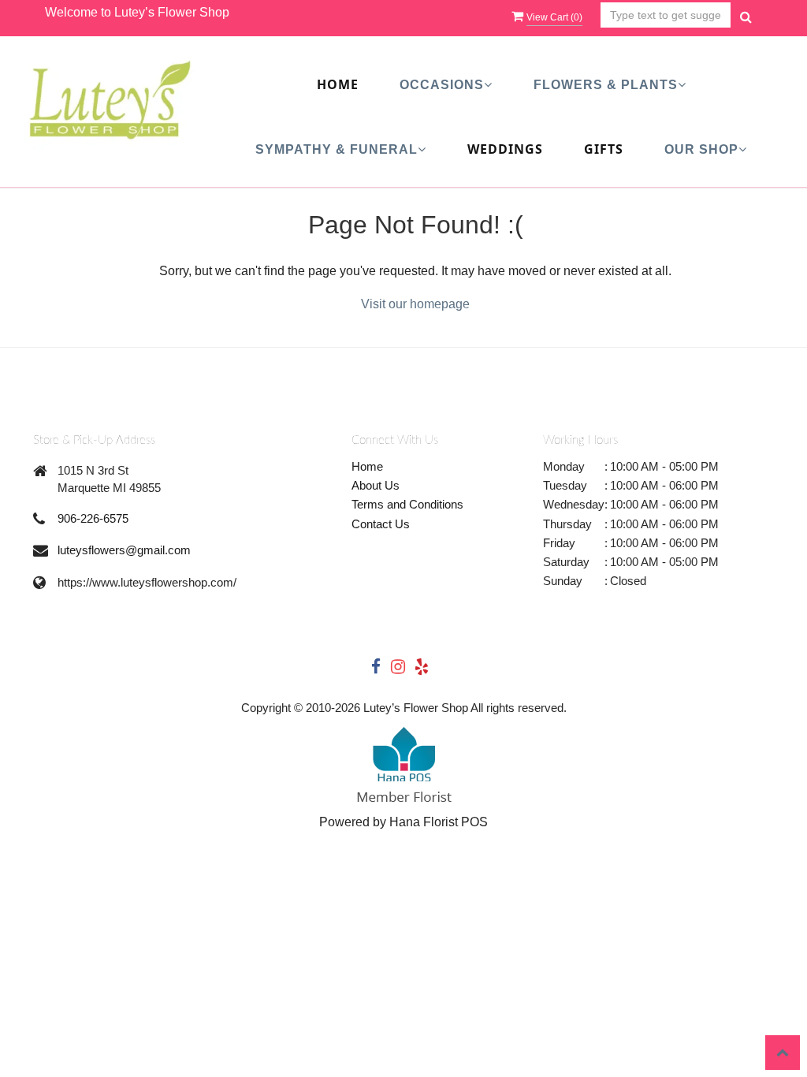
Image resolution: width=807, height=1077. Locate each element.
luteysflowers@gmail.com (124, 550)
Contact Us (380, 524)
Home (338, 84)
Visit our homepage (415, 304)
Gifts (603, 149)
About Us (375, 485)
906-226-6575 (93, 518)
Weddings (505, 149)
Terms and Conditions (407, 504)
